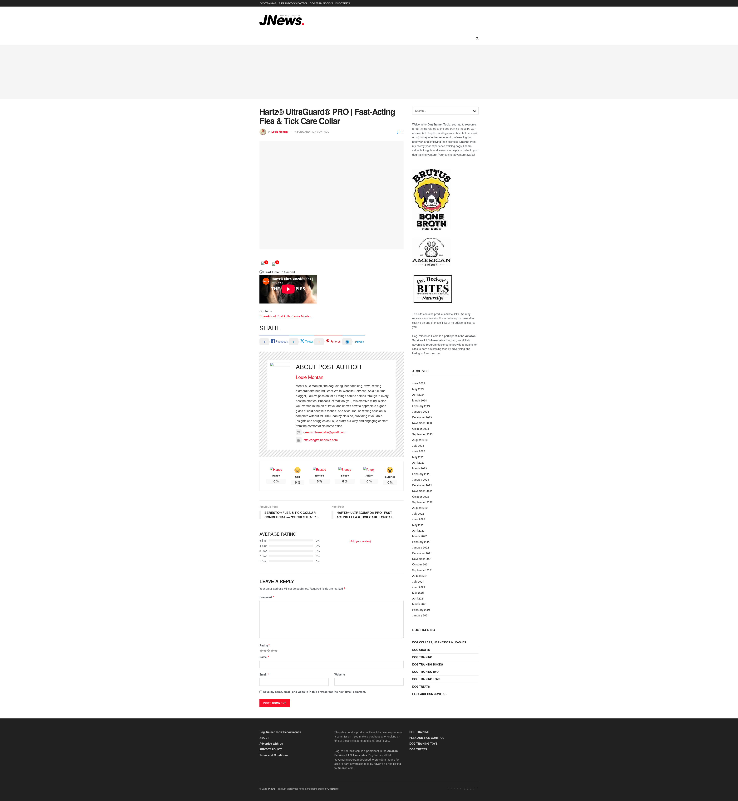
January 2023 (420, 479)
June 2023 (418, 451)
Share (263, 316)
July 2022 (418, 513)
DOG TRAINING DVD (425, 672)
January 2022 (420, 547)
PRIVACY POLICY (270, 749)
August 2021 (420, 576)
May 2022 (418, 525)
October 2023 (420, 429)
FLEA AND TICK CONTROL (293, 3)
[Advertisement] (369, 72)
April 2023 (418, 462)
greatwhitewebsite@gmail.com (324, 432)
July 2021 (418, 581)
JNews (271, 788)
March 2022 (419, 536)
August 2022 (420, 508)
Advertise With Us (271, 743)
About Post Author (280, 316)
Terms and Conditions (273, 755)
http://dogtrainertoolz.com (320, 440)
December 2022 (422, 485)
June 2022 (418, 519)
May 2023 (418, 457)
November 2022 (422, 491)
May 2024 (418, 389)
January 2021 (420, 615)
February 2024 (421, 406)
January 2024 (420, 411)
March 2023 (419, 468)
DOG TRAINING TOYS (321, 3)
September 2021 (422, 570)
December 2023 (422, 417)
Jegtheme (333, 788)
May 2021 (418, 592)
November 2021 (422, 559)
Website (339, 674)
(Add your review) (360, 541)
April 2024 (418, 394)
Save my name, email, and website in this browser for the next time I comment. (314, 692)
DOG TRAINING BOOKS (427, 664)
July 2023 (418, 445)
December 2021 (422, 553)
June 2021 (418, 587)
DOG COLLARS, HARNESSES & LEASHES (439, 642)
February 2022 (421, 542)
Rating (264, 645)
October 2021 (420, 564)
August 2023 (420, 440)
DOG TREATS (342, 3)
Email (264, 674)
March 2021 (419, 604)
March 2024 (419, 400)
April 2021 (418, 598)
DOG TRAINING (267, 3)
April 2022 (418, 530)
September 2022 (422, 502)
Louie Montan (279, 131)
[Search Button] (477, 38)
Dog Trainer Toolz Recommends (280, 732)
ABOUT (264, 738)
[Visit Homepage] (281, 20)
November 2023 (422, 423)
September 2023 (422, 434)
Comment (267, 597)
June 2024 (418, 383)
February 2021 (421, 610)
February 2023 (421, 474)
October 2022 (420, 496)
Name (264, 657)
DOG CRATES (421, 650)
